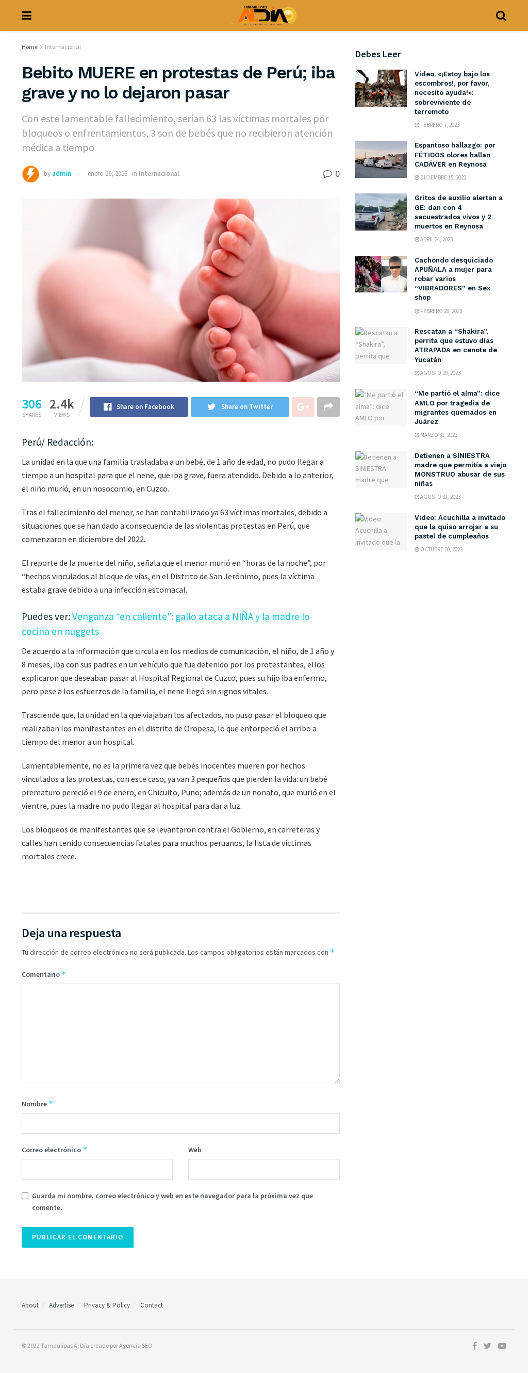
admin (61, 173)
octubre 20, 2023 (441, 549)
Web (195, 1149)
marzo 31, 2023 (438, 434)
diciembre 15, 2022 (442, 177)
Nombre (38, 1103)
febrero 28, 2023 (440, 311)
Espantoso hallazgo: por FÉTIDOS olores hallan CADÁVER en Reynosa (455, 154)
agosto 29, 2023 (439, 373)
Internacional (63, 47)
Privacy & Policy (107, 1305)
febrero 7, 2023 (439, 124)
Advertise (61, 1305)
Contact (151, 1305)
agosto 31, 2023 (439, 496)
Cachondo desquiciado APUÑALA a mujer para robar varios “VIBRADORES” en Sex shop (454, 279)
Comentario (44, 974)
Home (30, 47)
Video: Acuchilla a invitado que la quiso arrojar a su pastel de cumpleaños (460, 527)
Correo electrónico (55, 1149)
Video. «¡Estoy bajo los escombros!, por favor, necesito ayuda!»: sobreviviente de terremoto (452, 93)
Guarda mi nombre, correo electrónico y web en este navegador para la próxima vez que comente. (172, 1201)
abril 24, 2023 (436, 239)
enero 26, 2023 (107, 173)
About (30, 1305)
